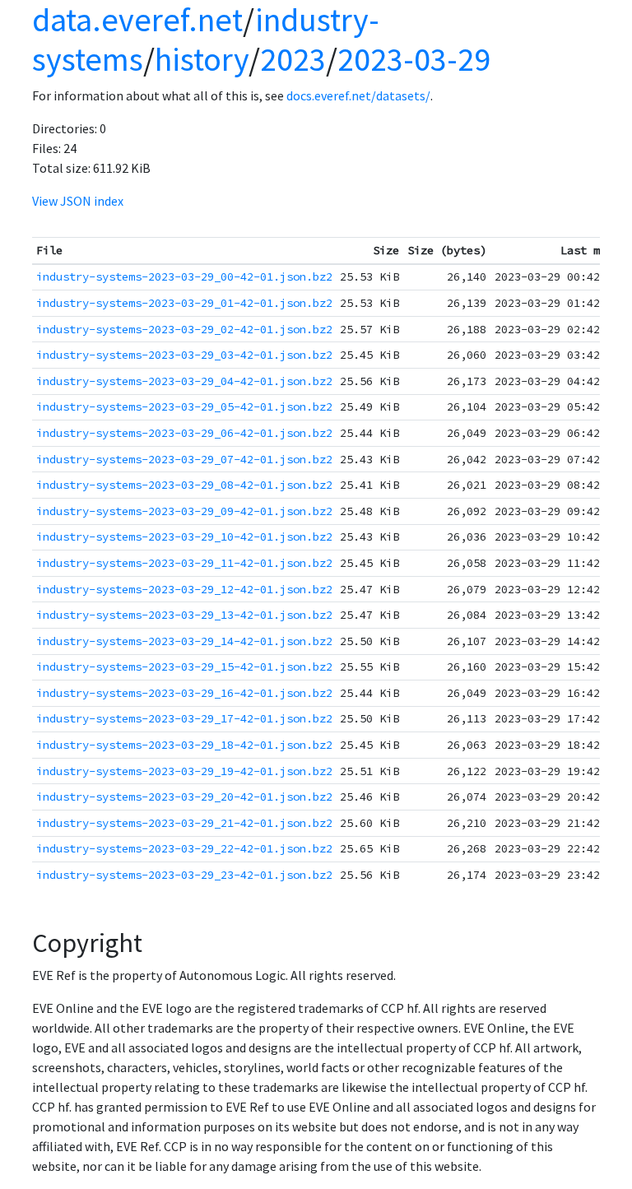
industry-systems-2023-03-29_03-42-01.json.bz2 (184, 354)
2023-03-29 (413, 59)
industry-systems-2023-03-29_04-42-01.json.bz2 (184, 381)
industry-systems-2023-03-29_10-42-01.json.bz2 (184, 536)
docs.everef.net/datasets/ (358, 95)
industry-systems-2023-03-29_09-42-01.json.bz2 (184, 511)
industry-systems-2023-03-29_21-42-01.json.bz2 (184, 822)
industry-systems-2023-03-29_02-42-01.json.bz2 (184, 329)
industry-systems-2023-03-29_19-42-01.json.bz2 (184, 771)
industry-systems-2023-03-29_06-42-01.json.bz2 (184, 432)
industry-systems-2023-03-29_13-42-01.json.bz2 (184, 614)
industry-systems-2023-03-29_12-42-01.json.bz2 (184, 589)
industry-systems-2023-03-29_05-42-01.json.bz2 (184, 406)
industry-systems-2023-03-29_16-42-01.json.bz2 (184, 692)
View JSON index (77, 201)
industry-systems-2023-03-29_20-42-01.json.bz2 (184, 796)
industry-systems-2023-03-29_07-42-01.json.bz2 (184, 459)
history (202, 59)
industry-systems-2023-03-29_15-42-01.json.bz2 (184, 666)
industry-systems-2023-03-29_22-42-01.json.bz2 (184, 848)
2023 (293, 59)
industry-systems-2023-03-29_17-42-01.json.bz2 (184, 718)
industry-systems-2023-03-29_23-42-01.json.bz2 (184, 874)
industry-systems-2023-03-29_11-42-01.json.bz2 (184, 562)
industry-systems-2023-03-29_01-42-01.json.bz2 (184, 302)
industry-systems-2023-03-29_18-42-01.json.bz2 (184, 744)
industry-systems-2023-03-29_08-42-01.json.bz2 (184, 484)
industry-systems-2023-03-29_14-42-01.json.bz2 (184, 641)
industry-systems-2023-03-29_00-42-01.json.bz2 (184, 276)
